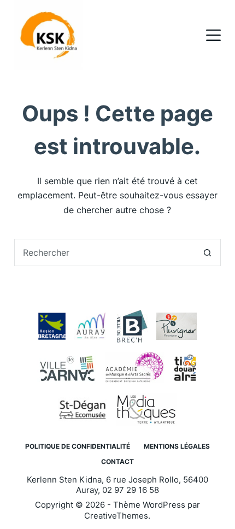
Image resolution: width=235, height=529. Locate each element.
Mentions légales (177, 446)
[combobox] (104, 252)
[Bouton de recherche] (207, 252)
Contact (117, 461)
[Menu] (213, 35)
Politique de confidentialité (77, 446)
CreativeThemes (116, 515)
